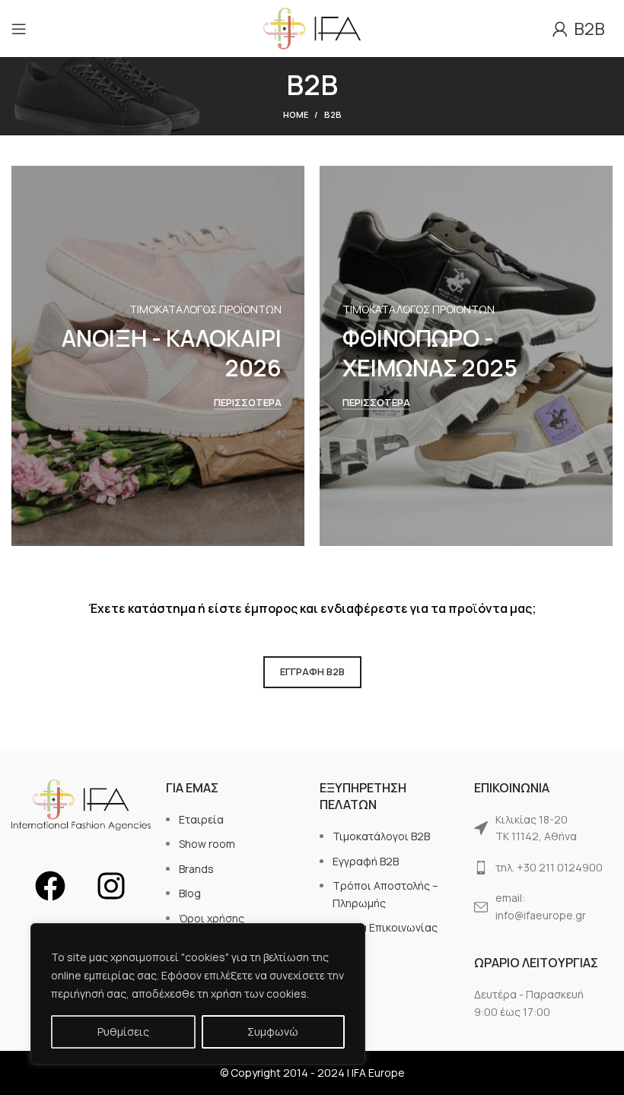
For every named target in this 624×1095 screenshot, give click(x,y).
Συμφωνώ (272, 1031)
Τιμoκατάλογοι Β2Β (381, 836)
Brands (196, 869)
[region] (197, 994)
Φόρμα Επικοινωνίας (385, 927)
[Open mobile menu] (19, 29)
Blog (190, 893)
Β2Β (586, 28)
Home (295, 114)
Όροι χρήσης (211, 918)
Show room (207, 843)
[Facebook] (50, 885)
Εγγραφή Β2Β (366, 861)
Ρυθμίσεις (123, 1031)
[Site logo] (312, 27)
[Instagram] (111, 885)
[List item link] (543, 828)
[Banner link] (157, 356)
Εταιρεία (201, 819)
